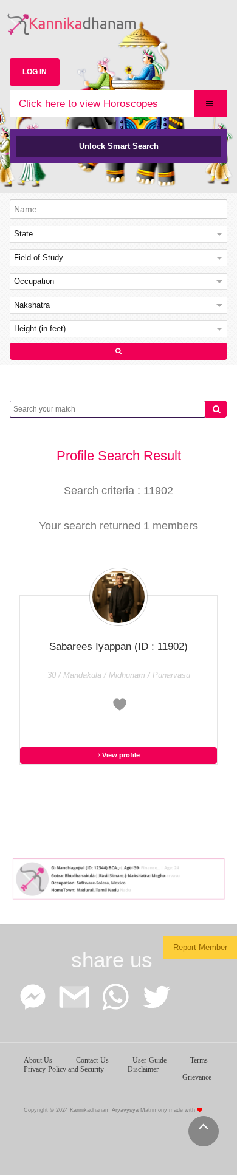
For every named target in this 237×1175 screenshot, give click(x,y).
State (23, 233)
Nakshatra (32, 304)
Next (212, 875)
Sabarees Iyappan (118, 646)
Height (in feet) (40, 328)
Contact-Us (92, 1060)
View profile (120, 755)
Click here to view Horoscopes (88, 103)
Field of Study (38, 257)
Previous (25, 875)
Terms (199, 1060)
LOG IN (34, 71)
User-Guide (149, 1060)
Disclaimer (143, 1069)
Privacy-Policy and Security (64, 1069)
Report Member (200, 947)
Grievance (196, 1077)
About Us (38, 1060)
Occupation (34, 281)
